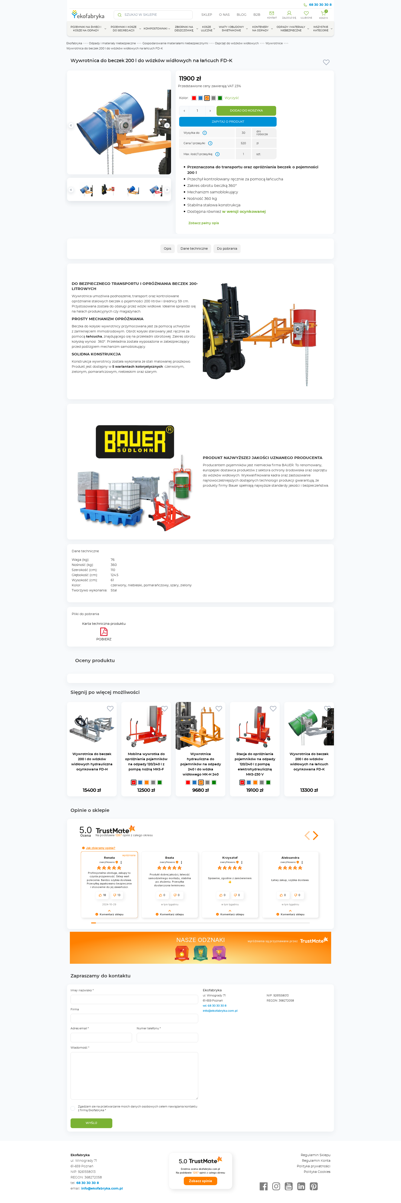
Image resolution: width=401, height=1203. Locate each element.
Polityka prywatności (313, 1166)
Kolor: (184, 98)
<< (71, 190)
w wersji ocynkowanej (244, 212)
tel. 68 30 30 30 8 (215, 1005)
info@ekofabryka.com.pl (220, 1010)
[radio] (194, 98)
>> (167, 190)
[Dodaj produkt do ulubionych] (326, 62)
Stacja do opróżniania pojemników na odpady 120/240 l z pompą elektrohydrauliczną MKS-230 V (255, 764)
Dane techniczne (194, 248)
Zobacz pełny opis (203, 223)
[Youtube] (289, 1186)
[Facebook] (264, 1186)
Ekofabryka (74, 43)
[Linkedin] (301, 1186)
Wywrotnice (274, 43)
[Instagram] (276, 1186)
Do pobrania (227, 248)
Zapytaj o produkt (228, 121)
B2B (256, 14)
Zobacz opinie (200, 1181)
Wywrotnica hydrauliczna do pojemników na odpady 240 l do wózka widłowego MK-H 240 (200, 764)
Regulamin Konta (316, 1160)
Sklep (206, 14)
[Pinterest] (314, 1186)
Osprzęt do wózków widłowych (237, 43)
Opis (167, 248)
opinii (133, 835)
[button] (314, 835)
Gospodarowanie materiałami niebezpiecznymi (175, 43)
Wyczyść (232, 98)
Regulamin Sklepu (315, 1155)
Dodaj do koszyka (246, 110)
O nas (224, 14)
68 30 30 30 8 (320, 4)
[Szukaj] (120, 15)
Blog (241, 14)
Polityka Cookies (317, 1172)
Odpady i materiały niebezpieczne (112, 43)
